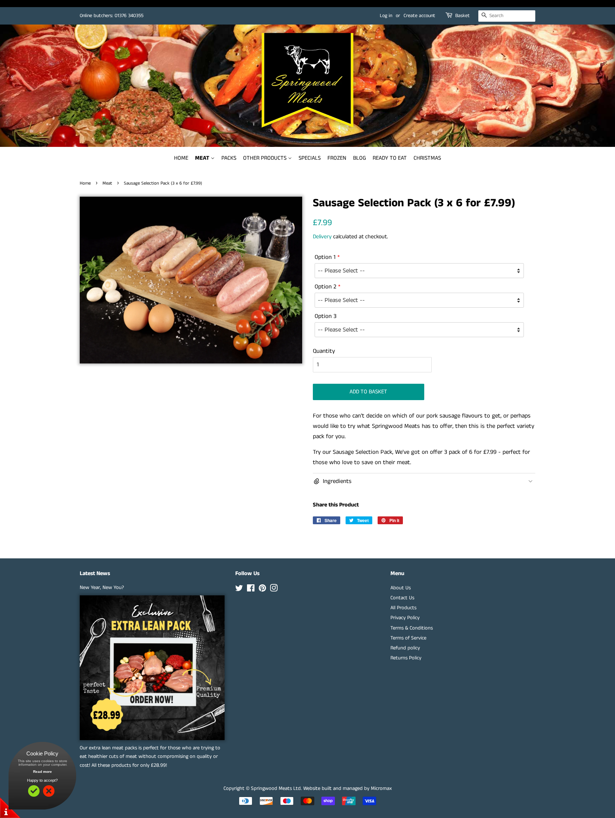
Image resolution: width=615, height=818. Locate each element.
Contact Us (402, 597)
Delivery (322, 237)
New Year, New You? (102, 587)
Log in (386, 15)
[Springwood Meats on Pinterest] (262, 589)
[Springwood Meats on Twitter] (239, 589)
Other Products (265, 158)
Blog (359, 158)
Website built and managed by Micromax (347, 788)
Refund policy (405, 648)
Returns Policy (405, 658)
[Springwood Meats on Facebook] (251, 589)
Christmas (427, 158)
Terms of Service (408, 638)
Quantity (324, 351)
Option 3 (325, 316)
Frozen (336, 158)
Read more (42, 772)
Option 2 (325, 286)
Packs (228, 158)
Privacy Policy (405, 617)
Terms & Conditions (411, 628)
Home (181, 158)
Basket (462, 15)
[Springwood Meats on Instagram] (274, 589)
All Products (403, 607)
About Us (400, 587)
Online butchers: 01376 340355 (111, 15)
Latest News (95, 573)
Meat (203, 158)
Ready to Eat (390, 158)
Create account (419, 15)
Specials (310, 158)
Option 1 (325, 257)
